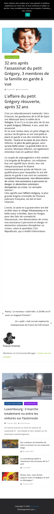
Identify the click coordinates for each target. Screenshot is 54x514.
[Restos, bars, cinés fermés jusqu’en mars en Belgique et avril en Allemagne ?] (10, 479)
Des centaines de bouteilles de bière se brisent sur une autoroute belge (34, 445)
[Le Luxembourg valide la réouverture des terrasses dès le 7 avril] (10, 463)
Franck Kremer (23, 89)
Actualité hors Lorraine (13, 403)
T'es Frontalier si (31, 403)
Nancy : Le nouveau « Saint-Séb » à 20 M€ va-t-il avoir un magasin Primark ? (27, 313)
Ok (27, 15)
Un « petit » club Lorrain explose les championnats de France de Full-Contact (30, 323)
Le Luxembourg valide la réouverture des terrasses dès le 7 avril (34, 461)
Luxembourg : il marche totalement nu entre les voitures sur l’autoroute (21, 413)
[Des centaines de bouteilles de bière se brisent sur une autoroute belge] (10, 447)
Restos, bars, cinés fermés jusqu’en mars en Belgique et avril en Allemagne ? (34, 477)
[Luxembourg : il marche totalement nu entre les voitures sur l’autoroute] (27, 386)
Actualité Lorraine (12, 57)
